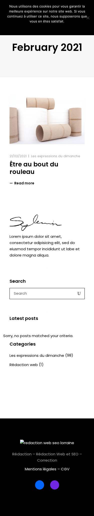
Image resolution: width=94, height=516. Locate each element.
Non (50, 28)
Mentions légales (40, 469)
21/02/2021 (18, 156)
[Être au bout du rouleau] (47, 119)
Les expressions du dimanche (55, 156)
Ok (42, 28)
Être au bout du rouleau (34, 168)
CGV (65, 469)
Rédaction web (24, 364)
